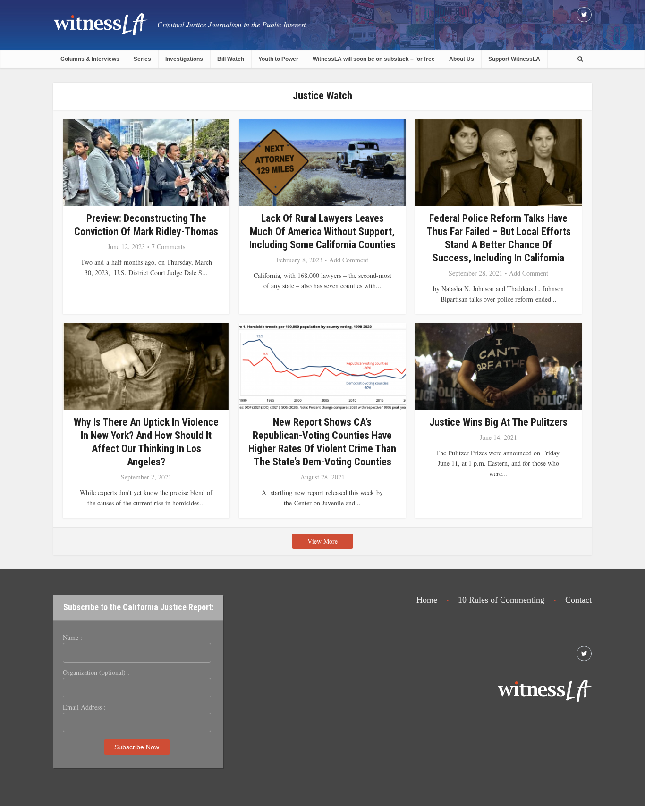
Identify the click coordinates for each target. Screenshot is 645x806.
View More (322, 541)
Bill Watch (230, 59)
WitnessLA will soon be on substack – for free (374, 59)
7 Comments (168, 247)
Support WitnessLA (514, 59)
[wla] (100, 24)
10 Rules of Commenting (501, 599)
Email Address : (84, 707)
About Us (461, 59)
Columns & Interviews (89, 59)
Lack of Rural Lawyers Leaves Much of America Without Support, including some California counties (322, 231)
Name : (72, 637)
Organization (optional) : (96, 672)
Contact (578, 599)
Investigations (184, 59)
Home (426, 599)
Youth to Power (278, 59)
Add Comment (348, 260)
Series (142, 59)
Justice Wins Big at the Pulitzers (498, 422)
